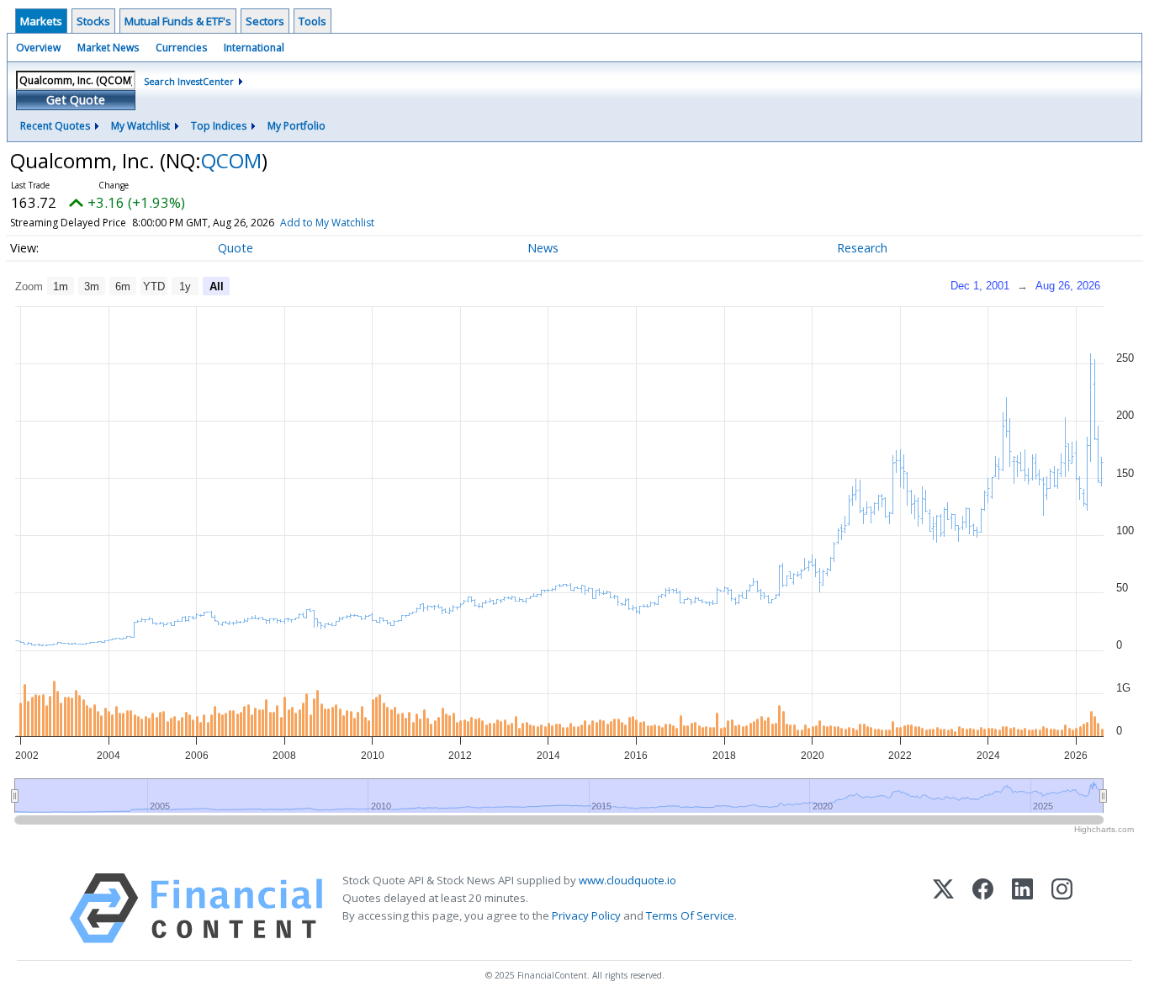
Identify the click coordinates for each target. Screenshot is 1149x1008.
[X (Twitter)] (943, 908)
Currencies (181, 47)
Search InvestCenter (189, 81)
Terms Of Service (690, 915)
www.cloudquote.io (627, 880)
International (254, 47)
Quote (235, 248)
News (543, 248)
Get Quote (75, 100)
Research (862, 248)
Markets (41, 21)
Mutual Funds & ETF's (177, 21)
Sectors (265, 21)
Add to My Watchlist (327, 222)
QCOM (231, 160)
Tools (312, 21)
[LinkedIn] (1022, 908)
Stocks (93, 21)
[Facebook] (983, 908)
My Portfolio (296, 126)
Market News (108, 47)
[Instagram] (1062, 908)
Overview (38, 47)
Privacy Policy (586, 915)
